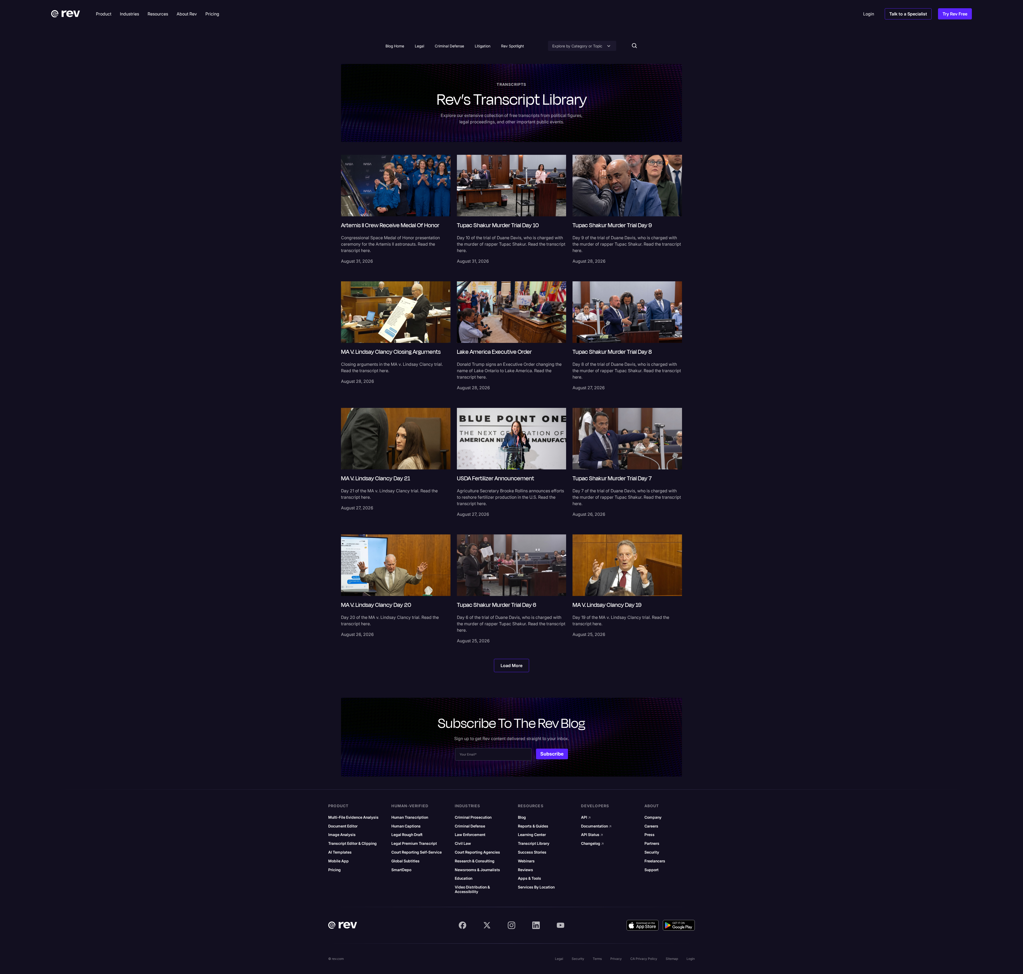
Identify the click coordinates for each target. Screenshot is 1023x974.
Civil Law (463, 843)
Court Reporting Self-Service (416, 852)
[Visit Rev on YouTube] (560, 925)
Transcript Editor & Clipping (352, 843)
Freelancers (654, 861)
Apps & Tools (529, 878)
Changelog (592, 843)
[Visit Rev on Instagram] (511, 925)
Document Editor (343, 826)
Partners (651, 843)
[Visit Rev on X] (487, 925)
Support (651, 870)
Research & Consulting (474, 861)
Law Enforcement (470, 835)
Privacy (616, 959)
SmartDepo (401, 870)
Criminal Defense (449, 46)
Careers (651, 826)
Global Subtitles (405, 861)
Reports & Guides (533, 826)
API (586, 817)
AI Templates (340, 852)
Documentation (596, 826)
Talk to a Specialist (908, 14)
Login (691, 959)
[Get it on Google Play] (679, 925)
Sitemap (672, 959)
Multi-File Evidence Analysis (353, 817)
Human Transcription (409, 817)
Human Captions (406, 826)
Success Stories (532, 852)
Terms (597, 959)
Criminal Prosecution (473, 817)
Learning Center (532, 835)
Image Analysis (342, 835)
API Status (592, 835)
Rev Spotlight (512, 46)
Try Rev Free (955, 14)
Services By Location (536, 887)
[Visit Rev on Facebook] (462, 925)
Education (463, 878)
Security (651, 852)
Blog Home (394, 46)
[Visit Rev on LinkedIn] (536, 925)
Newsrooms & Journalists (477, 870)
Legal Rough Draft (407, 835)
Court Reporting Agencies (477, 852)
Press (649, 835)
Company (652, 817)
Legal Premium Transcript (414, 843)
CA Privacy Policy (643, 959)
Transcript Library (533, 843)
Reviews (525, 870)
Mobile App (338, 861)
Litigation (482, 46)
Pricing (334, 870)
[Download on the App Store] (643, 925)
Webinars (526, 861)
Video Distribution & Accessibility (472, 889)
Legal (419, 46)
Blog (522, 817)
